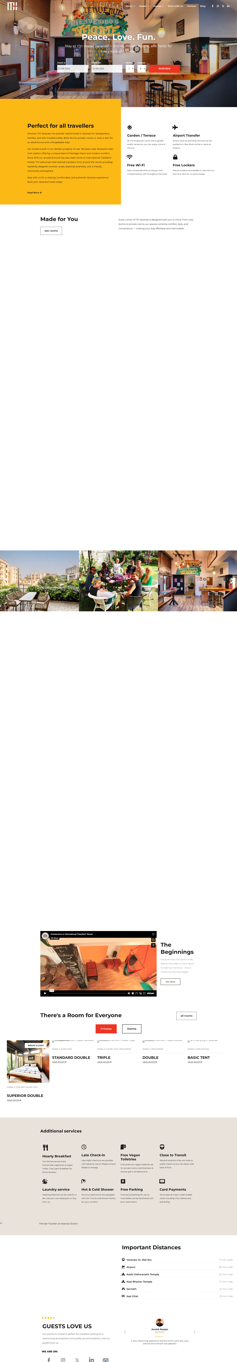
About (128, 6)
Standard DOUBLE (71, 1057)
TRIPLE (103, 1057)
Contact (191, 6)
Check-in (61, 63)
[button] (4, 581)
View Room (13, 1100)
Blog (202, 6)
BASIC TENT (199, 1057)
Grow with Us (175, 6)
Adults (129, 63)
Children (141, 63)
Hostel (142, 6)
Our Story (170, 981)
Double (150, 1057)
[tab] (106, 1028)
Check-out (96, 63)
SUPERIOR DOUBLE (25, 1095)
